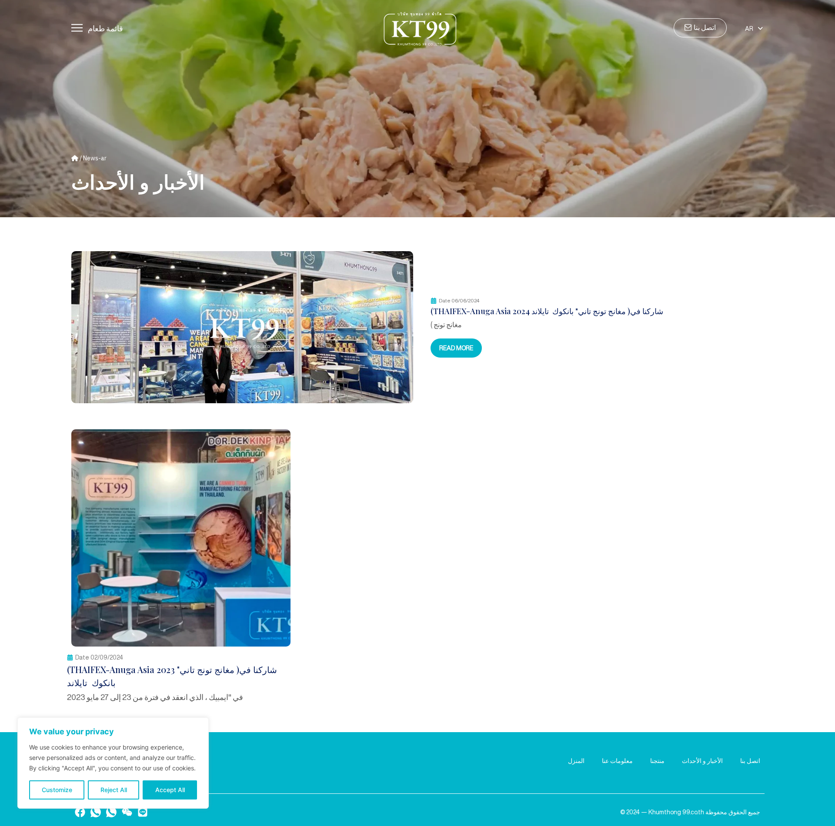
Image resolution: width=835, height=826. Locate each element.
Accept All (170, 789)
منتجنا (657, 761)
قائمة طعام (105, 28)
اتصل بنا (750, 761)
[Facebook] (80, 812)
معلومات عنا (617, 761)
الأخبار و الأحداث (702, 761)
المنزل (576, 761)
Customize (57, 789)
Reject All (113, 789)
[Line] (142, 812)
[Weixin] (127, 812)
